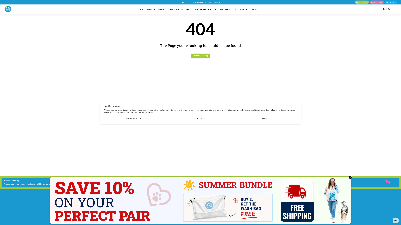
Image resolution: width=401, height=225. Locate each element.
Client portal (377, 2)
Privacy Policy (148, 112)
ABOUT (255, 9)
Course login (362, 2)
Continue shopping (200, 56)
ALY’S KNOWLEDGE (223, 9)
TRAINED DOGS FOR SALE (178, 9)
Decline (264, 118)
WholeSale (391, 2)
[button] (384, 9)
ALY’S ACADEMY (241, 9)
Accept (199, 118)
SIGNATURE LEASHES (202, 9)
